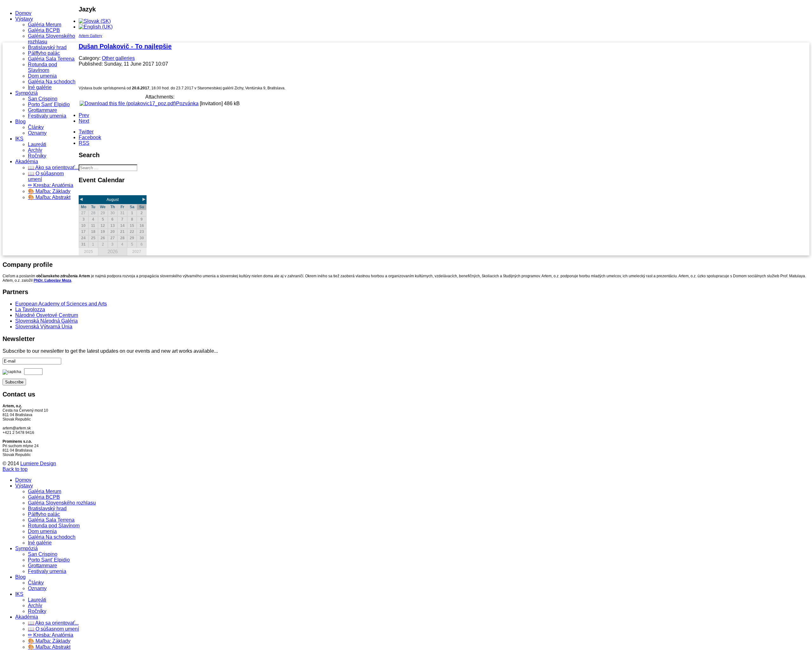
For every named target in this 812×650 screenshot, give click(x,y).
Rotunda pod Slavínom (42, 67)
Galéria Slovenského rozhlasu (62, 502)
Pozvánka (187, 103)
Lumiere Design (38, 463)
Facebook (90, 137)
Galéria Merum (44, 24)
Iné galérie (40, 87)
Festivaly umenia (47, 116)
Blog (20, 121)
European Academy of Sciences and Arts (61, 303)
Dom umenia (42, 76)
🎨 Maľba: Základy (49, 191)
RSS (84, 143)
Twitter (86, 131)
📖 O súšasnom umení (53, 629)
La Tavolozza (30, 309)
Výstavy (24, 19)
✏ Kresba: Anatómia (50, 185)
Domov (23, 13)
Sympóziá (26, 93)
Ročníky (37, 155)
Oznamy (37, 133)
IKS (19, 138)
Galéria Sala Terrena (51, 58)
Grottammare (42, 110)
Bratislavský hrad (47, 47)
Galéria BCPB (44, 30)
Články (36, 127)
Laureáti (37, 144)
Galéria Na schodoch (51, 81)
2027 (136, 251)
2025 (88, 251)
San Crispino (42, 98)
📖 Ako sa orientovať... (53, 167)
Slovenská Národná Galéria (46, 321)
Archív (35, 150)
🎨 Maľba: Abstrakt (49, 197)
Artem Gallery (90, 36)
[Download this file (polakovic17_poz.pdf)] (128, 103)
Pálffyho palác (44, 53)
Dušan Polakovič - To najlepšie (125, 46)
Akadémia (26, 161)
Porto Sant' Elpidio (49, 104)
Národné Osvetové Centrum (46, 315)
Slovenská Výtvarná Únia (43, 326)
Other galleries (118, 58)
